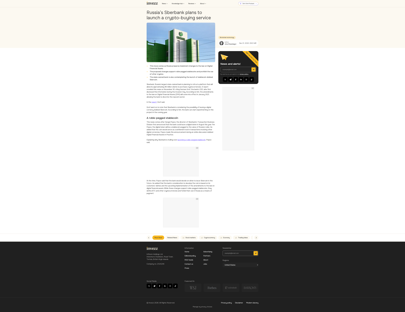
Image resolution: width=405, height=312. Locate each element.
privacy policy (244, 74)
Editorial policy (190, 256)
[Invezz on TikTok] (251, 79)
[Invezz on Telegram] (230, 79)
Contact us (189, 264)
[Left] (149, 238)
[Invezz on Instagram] (246, 79)
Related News (172, 238)
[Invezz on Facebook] (235, 79)
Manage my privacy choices (202, 307)
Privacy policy (226, 303)
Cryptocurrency (209, 238)
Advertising (207, 252)
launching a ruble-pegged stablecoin (192, 140)
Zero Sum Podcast (248, 3)
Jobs (205, 264)
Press (187, 268)
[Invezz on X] (225, 79)
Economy (226, 238)
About (202, 4)
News (164, 4)
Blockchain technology (227, 37)
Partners (206, 256)
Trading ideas (243, 238)
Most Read (158, 238)
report (154, 102)
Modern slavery (252, 303)
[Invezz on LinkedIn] (241, 79)
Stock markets (191, 238)
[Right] (256, 238)
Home (187, 252)
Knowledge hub (177, 4)
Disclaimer (239, 303)
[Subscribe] (253, 69)
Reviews (191, 4)
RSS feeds (189, 260)
